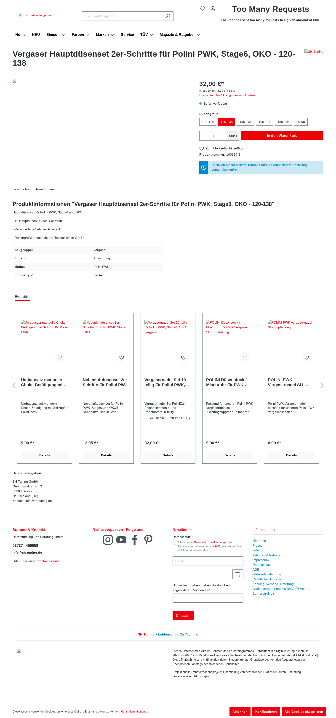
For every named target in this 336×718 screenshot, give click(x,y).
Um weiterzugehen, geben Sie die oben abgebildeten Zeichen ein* (201, 587)
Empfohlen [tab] (22, 296)
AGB (217, 546)
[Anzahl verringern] (204, 136)
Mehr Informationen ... (134, 711)
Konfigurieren (266, 711)
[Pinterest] (148, 539)
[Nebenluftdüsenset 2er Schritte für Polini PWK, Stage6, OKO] (106, 343)
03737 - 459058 (25, 546)
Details (44, 455)
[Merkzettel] (202, 8)
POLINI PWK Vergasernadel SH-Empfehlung (286, 382)
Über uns (259, 540)
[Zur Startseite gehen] (35, 15)
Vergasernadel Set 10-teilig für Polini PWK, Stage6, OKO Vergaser (166, 382)
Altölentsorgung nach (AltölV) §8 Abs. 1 (281, 588)
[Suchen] (168, 16)
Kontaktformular (48, 561)
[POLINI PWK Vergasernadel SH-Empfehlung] (291, 343)
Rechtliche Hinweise (267, 579)
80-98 (300, 122)
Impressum (261, 560)
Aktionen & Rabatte (266, 555)
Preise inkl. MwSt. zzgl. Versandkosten (227, 95)
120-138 (227, 122)
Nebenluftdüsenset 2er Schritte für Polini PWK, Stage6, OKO (106, 382)
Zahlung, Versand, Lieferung (273, 584)
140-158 (246, 122)
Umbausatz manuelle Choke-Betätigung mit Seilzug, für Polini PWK (43, 382)
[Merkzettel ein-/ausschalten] (59, 357)
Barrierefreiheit (263, 593)
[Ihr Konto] (213, 8)
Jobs (256, 550)
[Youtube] (121, 539)
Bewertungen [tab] (44, 189)
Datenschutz (262, 564)
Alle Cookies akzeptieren (304, 711)
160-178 (265, 122)
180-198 (283, 122)
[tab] (22, 189)
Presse (258, 545)
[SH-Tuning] (313, 59)
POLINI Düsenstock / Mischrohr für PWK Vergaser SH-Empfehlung (226, 382)
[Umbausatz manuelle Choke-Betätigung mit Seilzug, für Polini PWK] (44, 343)
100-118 (208, 122)
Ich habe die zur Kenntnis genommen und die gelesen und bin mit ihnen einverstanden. (209, 546)
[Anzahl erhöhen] (222, 136)
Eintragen (183, 615)
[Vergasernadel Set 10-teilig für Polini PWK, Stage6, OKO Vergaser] (168, 343)
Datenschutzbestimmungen (211, 542)
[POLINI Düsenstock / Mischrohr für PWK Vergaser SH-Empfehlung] (229, 343)
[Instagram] (108, 539)
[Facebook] (135, 539)
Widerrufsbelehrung (267, 574)
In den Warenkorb (282, 136)
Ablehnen (240, 711)
